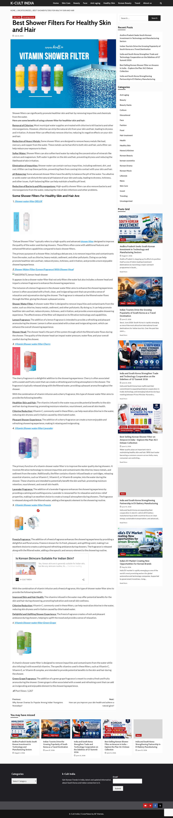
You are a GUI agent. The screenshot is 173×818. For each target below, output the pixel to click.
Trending (124, 196)
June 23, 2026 (126, 383)
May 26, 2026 (126, 567)
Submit (118, 788)
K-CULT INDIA (22, 3)
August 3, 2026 (127, 256)
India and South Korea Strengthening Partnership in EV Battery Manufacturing (137, 77)
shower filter (87, 241)
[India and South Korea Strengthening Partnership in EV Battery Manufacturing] (140, 482)
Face (85, 3)
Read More (123, 272)
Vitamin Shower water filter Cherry (32, 344)
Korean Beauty (124, 3)
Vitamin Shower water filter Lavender (34, 428)
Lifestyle (123, 176)
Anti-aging (95, 3)
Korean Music (126, 171)
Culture (123, 110)
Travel (137, 3)
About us (147, 3)
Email (116, 777)
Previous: (37, 702)
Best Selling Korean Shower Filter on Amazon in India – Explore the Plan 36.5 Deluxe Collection (139, 68)
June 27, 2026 (126, 319)
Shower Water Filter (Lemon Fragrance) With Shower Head (43, 269)
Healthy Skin (109, 3)
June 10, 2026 (126, 507)
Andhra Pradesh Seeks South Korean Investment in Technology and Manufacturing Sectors (139, 38)
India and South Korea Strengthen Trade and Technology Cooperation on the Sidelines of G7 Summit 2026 (140, 57)
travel (122, 191)
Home (56, 3)
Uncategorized (28, 17)
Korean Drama (126, 166)
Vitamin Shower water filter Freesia (33, 505)
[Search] (160, 3)
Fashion (123, 125)
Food (122, 130)
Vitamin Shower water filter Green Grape (35, 622)
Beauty (76, 3)
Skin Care (66, 3)
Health (123, 140)
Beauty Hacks (126, 105)
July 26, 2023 (19, 36)
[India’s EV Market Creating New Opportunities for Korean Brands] (140, 543)
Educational (125, 115)
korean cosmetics (127, 160)
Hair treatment (126, 135)
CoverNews (86, 814)
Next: (91, 702)
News (122, 181)
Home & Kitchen (127, 150)
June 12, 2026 (126, 446)
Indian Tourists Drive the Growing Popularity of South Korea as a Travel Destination (140, 47)
